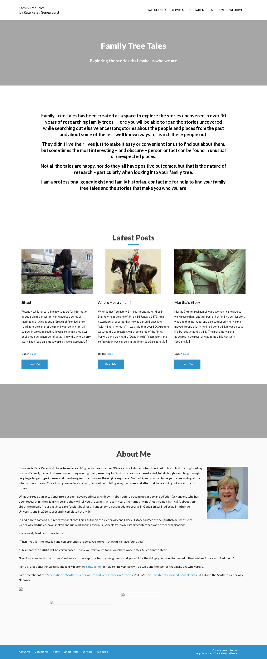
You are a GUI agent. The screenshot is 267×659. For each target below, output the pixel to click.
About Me (217, 9)
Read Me (34, 364)
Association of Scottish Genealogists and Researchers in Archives (90, 575)
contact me (159, 182)
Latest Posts (157, 9)
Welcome (236, 9)
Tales (33, 353)
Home (56, 651)
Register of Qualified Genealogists (174, 575)
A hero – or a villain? (114, 302)
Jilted (26, 302)
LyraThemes (232, 653)
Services (177, 9)
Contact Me (197, 9)
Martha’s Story (187, 302)
